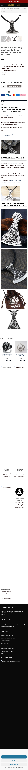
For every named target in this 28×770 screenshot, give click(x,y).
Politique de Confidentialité (18, 767)
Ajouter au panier (14, 86)
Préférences (14, 764)
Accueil (3, 8)
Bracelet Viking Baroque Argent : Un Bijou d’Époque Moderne (21, 356)
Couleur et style (4, 80)
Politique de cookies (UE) (7, 651)
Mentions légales (5, 643)
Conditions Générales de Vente (8, 638)
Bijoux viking (11, 8)
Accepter (14, 757)
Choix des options (7, 360)
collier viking (14, 163)
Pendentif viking (6, 10)
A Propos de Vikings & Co (7, 635)
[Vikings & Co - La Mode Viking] (14, 5)
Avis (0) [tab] (2, 104)
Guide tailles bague (5, 640)
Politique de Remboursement (8, 653)
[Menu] (2, 5)
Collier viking (20, 8)
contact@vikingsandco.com (7, 626)
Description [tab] (4, 101)
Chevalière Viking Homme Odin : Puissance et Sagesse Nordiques (7, 356)
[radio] (3, 82)
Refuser (14, 760)
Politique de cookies (8, 767)
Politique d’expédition (6, 646)
